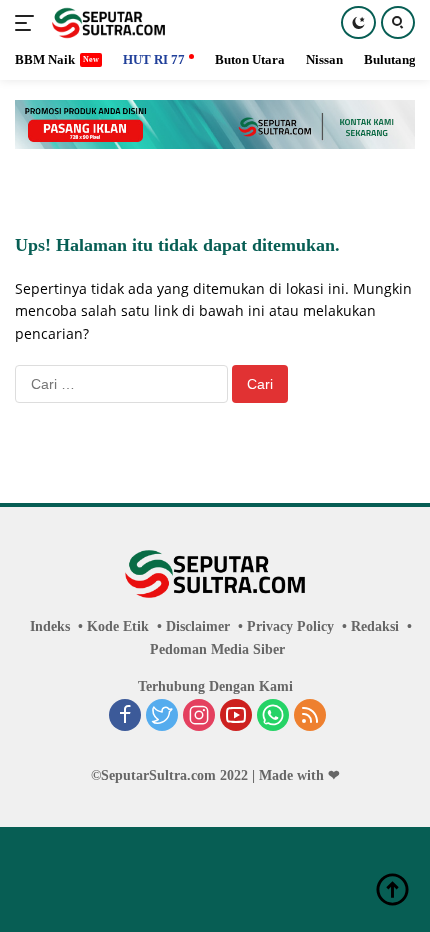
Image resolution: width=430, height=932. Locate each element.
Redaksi (375, 626)
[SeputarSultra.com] (106, 23)
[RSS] (310, 717)
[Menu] (28, 23)
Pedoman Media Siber (217, 649)
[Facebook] (125, 717)
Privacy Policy (290, 626)
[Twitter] (162, 717)
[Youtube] (236, 717)
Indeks (50, 626)
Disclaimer (198, 626)
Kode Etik (118, 626)
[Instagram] (199, 717)
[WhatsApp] (273, 717)
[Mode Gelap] (358, 22)
